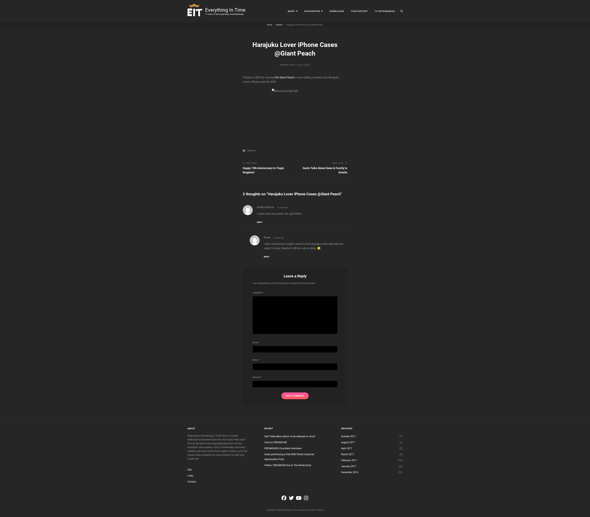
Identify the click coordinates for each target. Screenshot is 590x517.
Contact (191, 481)
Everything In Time (225, 10)
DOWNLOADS (337, 11)
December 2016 (349, 472)
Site (189, 469)
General (279, 25)
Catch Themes (317, 510)
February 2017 (349, 460)
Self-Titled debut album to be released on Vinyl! (289, 436)
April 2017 (346, 448)
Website (256, 377)
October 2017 (348, 436)
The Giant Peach (284, 77)
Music (291, 11)
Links (190, 475)
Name (256, 342)
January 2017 (348, 466)
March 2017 (347, 454)
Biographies (312, 11)
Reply (259, 222)
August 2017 (348, 442)
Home (269, 25)
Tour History (359, 11)
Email (256, 360)
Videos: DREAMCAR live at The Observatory (287, 465)
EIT (308, 65)
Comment (258, 293)
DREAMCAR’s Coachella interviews (283, 448)
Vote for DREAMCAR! (275, 442)
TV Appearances (385, 11)
